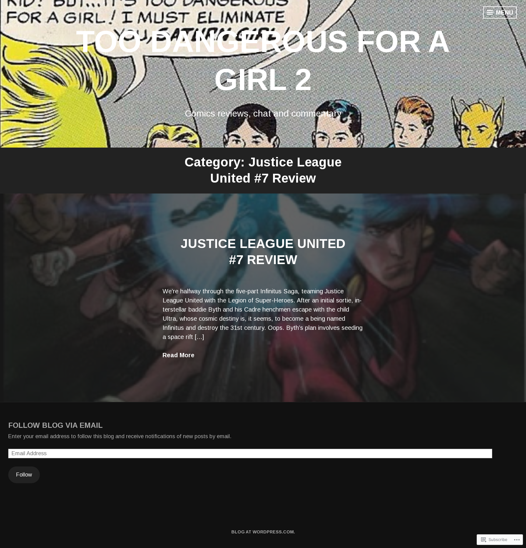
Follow (24, 475)
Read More (179, 355)
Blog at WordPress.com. (263, 531)
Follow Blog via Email (55, 425)
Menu (503, 12)
